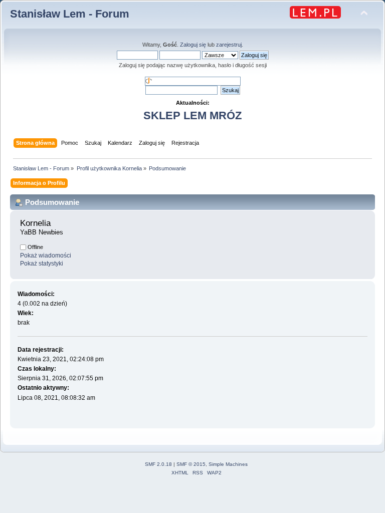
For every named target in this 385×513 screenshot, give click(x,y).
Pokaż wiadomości (45, 255)
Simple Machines (228, 464)
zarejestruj (229, 45)
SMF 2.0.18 (158, 464)
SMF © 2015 (191, 464)
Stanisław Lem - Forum (69, 14)
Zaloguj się (193, 45)
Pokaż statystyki (41, 263)
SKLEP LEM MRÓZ (192, 115)
